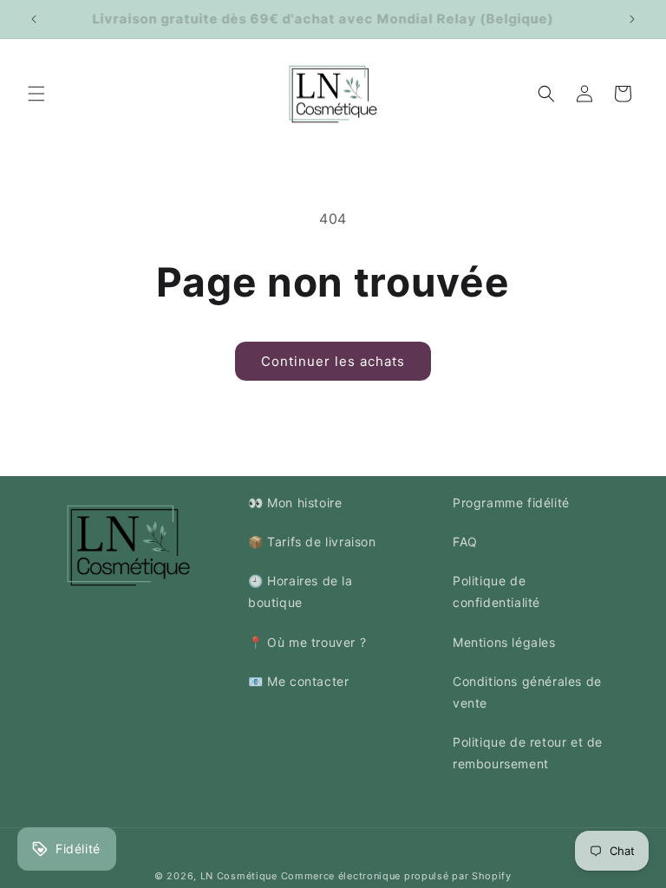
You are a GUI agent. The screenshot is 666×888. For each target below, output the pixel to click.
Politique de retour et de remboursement (528, 753)
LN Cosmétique (239, 876)
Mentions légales (504, 642)
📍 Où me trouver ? (307, 642)
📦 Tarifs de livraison (312, 541)
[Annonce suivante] (632, 19)
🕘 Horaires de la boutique (300, 591)
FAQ (465, 541)
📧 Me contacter (298, 681)
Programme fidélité (511, 502)
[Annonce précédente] (34, 19)
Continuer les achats (333, 361)
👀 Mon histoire (295, 502)
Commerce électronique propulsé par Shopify (396, 876)
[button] (36, 94)
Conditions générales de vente (527, 692)
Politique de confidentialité (496, 591)
